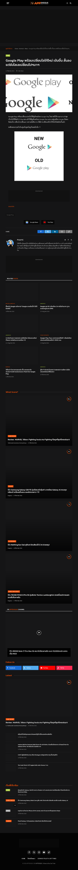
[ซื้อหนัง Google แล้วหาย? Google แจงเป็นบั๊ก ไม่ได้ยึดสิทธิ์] (22, 292)
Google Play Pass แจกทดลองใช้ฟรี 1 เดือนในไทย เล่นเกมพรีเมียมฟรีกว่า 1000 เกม (55, 339)
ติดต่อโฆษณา (31, 858)
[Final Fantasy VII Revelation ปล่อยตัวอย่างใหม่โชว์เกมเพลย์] (11, 823)
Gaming (8, 821)
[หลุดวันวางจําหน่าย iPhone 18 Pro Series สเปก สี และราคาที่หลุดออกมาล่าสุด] (11, 813)
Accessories (12, 541)
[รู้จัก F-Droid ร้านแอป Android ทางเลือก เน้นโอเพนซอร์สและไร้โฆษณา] (56, 355)
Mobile (8, 367)
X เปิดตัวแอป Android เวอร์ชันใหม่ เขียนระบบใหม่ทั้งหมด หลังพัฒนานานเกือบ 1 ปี (21, 339)
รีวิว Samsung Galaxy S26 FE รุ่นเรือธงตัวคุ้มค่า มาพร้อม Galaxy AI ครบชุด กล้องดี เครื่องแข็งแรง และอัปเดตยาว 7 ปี (37, 491)
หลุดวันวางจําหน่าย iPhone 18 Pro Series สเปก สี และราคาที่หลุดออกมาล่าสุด (39, 811)
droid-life (11, 206)
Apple (8, 810)
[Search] (70, 3)
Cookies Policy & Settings (47, 858)
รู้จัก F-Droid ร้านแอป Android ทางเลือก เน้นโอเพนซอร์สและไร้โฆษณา (55, 371)
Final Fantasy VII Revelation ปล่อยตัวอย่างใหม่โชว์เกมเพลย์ (34, 821)
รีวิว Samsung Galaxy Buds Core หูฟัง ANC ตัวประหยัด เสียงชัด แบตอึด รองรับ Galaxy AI (43, 800)
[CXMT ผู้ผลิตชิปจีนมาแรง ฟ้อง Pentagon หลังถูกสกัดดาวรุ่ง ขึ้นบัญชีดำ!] (11, 757)
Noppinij (20, 240)
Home (16, 48)
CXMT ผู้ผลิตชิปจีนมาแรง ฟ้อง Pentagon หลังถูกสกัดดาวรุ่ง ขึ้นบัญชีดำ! (37, 755)
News (26, 48)
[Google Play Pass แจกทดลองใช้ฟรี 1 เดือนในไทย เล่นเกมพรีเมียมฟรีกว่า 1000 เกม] (56, 324)
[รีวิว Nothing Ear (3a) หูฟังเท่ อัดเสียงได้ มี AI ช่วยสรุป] (39, 526)
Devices (11, 486)
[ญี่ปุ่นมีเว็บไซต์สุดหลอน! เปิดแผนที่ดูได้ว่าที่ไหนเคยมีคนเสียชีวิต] (11, 736)
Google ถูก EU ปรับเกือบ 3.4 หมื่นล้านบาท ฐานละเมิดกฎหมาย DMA (55, 307)
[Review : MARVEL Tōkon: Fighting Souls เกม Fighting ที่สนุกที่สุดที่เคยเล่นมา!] (39, 421)
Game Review (12, 436)
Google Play (10, 215)
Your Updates (44, 335)
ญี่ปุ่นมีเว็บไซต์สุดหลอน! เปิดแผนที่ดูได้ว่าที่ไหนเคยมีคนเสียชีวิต (35, 734)
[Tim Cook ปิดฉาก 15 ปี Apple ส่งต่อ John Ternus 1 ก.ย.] (11, 767)
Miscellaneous (10, 303)
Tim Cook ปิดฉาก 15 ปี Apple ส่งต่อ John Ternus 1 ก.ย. (33, 765)
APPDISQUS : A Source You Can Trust (45, 863)
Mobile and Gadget (14, 591)
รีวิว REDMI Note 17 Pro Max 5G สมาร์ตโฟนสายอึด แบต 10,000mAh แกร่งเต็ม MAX (38, 652)
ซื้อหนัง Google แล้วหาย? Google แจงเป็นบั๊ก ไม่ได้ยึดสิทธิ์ (21, 307)
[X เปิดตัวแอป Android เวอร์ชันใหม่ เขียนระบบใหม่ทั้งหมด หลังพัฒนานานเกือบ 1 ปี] (22, 324)
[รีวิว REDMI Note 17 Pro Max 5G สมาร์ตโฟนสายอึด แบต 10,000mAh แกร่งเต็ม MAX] (39, 633)
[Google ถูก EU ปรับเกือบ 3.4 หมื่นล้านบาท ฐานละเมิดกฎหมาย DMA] (56, 292)
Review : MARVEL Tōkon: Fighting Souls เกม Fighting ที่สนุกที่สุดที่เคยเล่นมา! (39, 439)
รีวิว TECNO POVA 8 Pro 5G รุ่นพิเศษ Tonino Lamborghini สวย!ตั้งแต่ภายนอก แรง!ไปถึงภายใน (38, 596)
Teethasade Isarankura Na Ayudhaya (17, 443)
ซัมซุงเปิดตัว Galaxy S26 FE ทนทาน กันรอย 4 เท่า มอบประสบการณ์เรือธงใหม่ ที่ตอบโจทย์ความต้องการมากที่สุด (44, 791)
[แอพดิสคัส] (39, 3)
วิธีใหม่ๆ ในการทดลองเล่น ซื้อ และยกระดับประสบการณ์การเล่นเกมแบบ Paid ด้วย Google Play (20, 372)
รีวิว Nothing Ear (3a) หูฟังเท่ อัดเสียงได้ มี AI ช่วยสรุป (29, 545)
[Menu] (8, 3)
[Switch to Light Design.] (67, 3)
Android (21, 48)
